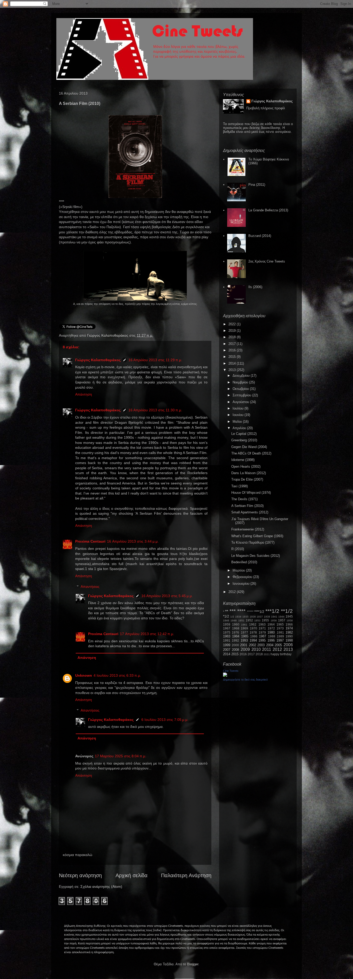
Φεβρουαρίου (243, 577)
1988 (271, 636)
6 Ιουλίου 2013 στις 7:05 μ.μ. (164, 720)
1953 (257, 620)
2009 (245, 649)
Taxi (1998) (239, 486)
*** (232, 611)
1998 (289, 640)
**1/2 (287, 611)
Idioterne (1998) (243, 460)
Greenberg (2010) (244, 440)
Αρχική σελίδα (132, 875)
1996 (271, 640)
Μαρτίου (239, 570)
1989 (280, 636)
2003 (261, 645)
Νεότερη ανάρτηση (80, 875)
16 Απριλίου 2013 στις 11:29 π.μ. (155, 360)
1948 (234, 620)
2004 (269, 645)
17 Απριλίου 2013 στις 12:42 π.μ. (147, 634)
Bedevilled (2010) (244, 562)
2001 (243, 645)
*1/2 (226, 616)
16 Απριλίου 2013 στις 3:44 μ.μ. (133, 541)
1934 (238, 616)
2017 (232, 344)
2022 (232, 324)
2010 (256, 649)
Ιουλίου (238, 408)
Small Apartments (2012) (249, 512)
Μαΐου (238, 421)
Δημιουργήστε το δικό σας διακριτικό (245, 679)
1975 (226, 632)
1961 (244, 624)
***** (250, 611)
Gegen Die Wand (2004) (249, 447)
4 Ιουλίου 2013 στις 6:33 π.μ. (117, 675)
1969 (244, 628)
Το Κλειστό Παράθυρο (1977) (252, 542)
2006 (288, 645)
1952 (249, 620)
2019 (232, 331)
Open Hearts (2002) (245, 466)
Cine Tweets (231, 670)
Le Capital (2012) (244, 434)
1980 (271, 632)
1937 (260, 616)
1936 (253, 616)
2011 (266, 649)
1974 (289, 628)
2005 (278, 645)
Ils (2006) (255, 287)
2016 (232, 350)
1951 (241, 620)
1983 (226, 636)
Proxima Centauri (90, 541)
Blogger (192, 964)
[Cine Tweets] (225, 675)
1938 (267, 616)
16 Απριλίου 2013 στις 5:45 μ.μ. (167, 596)
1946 (226, 620)
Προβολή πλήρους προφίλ (265, 108)
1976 (235, 632)
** (226, 611)
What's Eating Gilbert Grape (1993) (257, 536)
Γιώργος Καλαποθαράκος (108, 335)
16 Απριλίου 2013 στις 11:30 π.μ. (155, 410)
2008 (235, 650)
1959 (226, 624)
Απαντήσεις (90, 586)
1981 (280, 632)
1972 (271, 628)
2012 (232, 592)
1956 (274, 620)
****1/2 (259, 612)
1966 (289, 624)
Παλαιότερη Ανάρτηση (186, 875)
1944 (281, 616)
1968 (235, 628)
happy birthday (281, 654)
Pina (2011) (256, 185)
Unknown (83, 675)
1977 (244, 632)
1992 (235, 640)
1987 (262, 636)
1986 (253, 636)
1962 (252, 624)
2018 (232, 337)
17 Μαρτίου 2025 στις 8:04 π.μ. (120, 756)
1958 (290, 620)
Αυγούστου (241, 402)
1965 (280, 624)
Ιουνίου (238, 415)
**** (241, 611)
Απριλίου (240, 428)
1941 (274, 616)
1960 (235, 624)
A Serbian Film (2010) (247, 506)
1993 (244, 640)
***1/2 (272, 611)
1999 (226, 645)
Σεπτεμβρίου (242, 395)
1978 (253, 632)
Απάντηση (83, 394)
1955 (265, 620)
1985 (244, 636)
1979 (262, 632)
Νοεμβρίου (241, 382)
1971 (262, 628)
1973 (280, 628)
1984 (235, 636)
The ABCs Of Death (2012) (251, 453)
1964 (271, 624)
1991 (226, 640)
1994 (253, 640)
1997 (280, 640)
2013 (232, 370)
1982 (289, 632)
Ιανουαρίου (241, 583)
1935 (245, 616)
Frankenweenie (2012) (247, 529)
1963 (262, 624)
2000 (235, 645)
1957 (281, 620)
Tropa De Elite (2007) (247, 479)
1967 (226, 628)
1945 (289, 616)
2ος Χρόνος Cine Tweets (266, 261)
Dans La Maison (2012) (248, 473)
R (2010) (237, 549)
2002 (252, 645)
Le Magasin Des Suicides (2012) (255, 556)
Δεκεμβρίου (242, 375)
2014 (232, 363)
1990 (289, 636)
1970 (253, 628)
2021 (267, 654)
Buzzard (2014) (259, 236)
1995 (262, 640)
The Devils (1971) (244, 499)
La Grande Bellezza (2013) (268, 210)
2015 (232, 357)
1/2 (232, 616)
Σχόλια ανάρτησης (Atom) (101, 886)
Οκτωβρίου (241, 389)
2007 (226, 650)
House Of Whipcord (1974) (251, 493)
